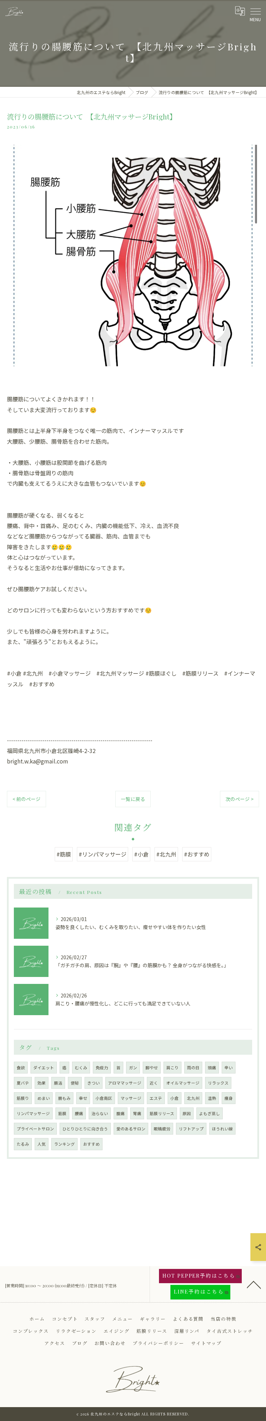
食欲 (21, 1067)
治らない (99, 1113)
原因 (187, 1113)
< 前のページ (26, 798)
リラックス (218, 1083)
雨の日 (193, 1067)
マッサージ (131, 1098)
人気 (41, 1144)
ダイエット (43, 1067)
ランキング (64, 1144)
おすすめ (91, 1144)
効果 (41, 1083)
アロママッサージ (124, 1083)
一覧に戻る (133, 798)
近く (154, 1083)
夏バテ (23, 1083)
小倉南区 (104, 1098)
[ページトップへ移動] (254, 1284)
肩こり (172, 1067)
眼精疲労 (162, 1128)
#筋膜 (63, 854)
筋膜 (62, 1113)
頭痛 (212, 1067)
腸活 (58, 1083)
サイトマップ (206, 1343)
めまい (43, 1098)
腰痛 (79, 1113)
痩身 (228, 1098)
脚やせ (151, 1067)
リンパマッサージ (33, 1113)
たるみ (23, 1144)
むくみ (81, 1067)
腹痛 (120, 1113)
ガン (133, 1067)
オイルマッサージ (183, 1083)
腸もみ (64, 1098)
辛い (228, 1067)
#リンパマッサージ (102, 854)
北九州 (193, 1098)
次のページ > (239, 798)
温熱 (212, 1098)
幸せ (83, 1098)
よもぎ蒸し (209, 1113)
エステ (156, 1098)
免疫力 (102, 1067)
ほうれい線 (222, 1128)
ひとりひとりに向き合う (85, 1128)
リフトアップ (191, 1128)
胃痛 (137, 1113)
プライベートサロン (35, 1128)
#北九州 (166, 854)
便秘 (75, 1083)
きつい (93, 1083)
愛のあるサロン (130, 1128)
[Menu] (255, 11)
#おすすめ (197, 854)
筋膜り (23, 1098)
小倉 (174, 1098)
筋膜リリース (162, 1113)
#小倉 (141, 854)
